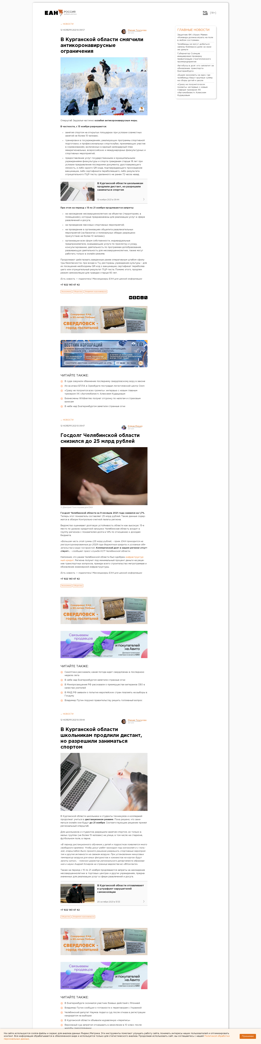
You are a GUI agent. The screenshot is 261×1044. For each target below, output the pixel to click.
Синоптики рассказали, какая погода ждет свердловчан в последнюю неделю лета (104, 673)
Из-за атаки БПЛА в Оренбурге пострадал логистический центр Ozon (105, 386)
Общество (78, 291)
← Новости (66, 24)
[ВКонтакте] (130, 297)
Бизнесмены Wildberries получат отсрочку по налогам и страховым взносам (103, 400)
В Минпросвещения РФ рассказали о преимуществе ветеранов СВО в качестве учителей (105, 686)
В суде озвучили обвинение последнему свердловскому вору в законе (105, 381)
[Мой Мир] (142, 297)
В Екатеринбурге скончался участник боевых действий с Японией (102, 1003)
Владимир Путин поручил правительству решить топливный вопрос (103, 700)
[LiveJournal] (145, 297)
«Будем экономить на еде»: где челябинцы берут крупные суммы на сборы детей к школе (195, 77)
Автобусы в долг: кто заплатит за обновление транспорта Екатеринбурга (195, 68)
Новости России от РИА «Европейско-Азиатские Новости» (54, 13)
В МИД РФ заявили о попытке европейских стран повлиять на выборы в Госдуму (106, 694)
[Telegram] (138, 297)
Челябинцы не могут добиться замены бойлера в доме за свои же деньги (194, 46)
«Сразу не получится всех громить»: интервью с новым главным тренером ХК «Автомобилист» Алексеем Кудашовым (101, 392)
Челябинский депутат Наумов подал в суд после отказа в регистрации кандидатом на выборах (105, 1014)
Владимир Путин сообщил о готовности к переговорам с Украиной (103, 1008)
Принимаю (248, 1036)
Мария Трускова (137, 30)
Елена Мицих (135, 426)
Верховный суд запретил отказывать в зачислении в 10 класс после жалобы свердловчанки (103, 1026)
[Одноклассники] (134, 297)
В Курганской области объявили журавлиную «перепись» (97, 1020)
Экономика (66, 291)
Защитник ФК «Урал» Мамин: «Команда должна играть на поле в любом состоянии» (195, 37)
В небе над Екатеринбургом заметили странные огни (95, 406)
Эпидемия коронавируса (95, 291)
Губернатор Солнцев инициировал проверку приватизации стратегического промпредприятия (194, 58)
